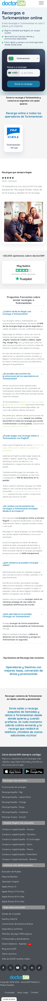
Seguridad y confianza (12, 929)
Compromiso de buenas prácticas (17, 924)
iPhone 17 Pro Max (13, 891)
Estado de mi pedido (11, 914)
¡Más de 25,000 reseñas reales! (16, 959)
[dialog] (9, 999)
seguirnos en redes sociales (31, 402)
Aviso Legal (22, 992)
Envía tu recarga (23, 84)
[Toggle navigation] (41, 3)
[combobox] (13, 72)
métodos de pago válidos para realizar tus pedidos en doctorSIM (23, 448)
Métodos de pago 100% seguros (17, 934)
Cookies (34, 992)
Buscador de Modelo (11, 871)
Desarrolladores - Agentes (16, 944)
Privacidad (9, 992)
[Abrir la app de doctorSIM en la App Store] (13, 771)
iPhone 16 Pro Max (13, 896)
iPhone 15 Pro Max (13, 901)
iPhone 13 (9, 886)
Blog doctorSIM (9, 949)
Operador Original (10, 881)
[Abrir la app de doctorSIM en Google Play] (34, 771)
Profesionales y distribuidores (15, 939)
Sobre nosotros (9, 954)
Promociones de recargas (14, 787)
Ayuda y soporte (9, 919)
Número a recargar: (17, 67)
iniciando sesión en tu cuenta (15, 426)
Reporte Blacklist (9, 876)
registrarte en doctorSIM (14, 404)
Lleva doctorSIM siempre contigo (21, 754)
